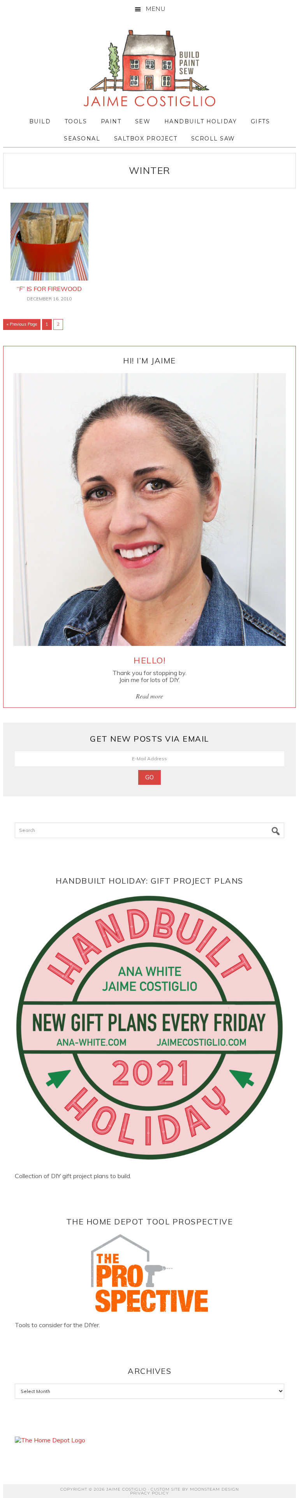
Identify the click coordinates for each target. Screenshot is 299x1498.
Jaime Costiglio (149, 69)
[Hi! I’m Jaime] (149, 509)
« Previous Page (22, 325)
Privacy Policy (149, 1493)
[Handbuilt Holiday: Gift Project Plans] (150, 1028)
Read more (149, 696)
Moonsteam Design (214, 1489)
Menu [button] (155, 8)
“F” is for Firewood (49, 289)
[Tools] (150, 1273)
